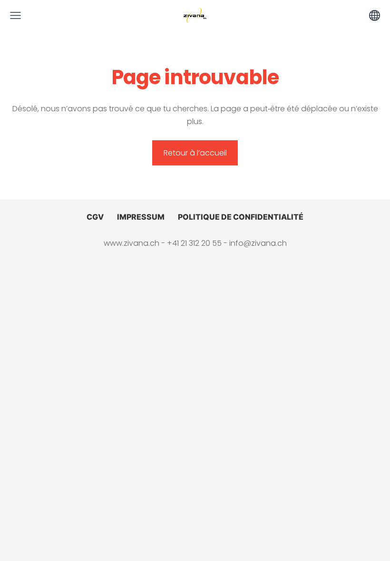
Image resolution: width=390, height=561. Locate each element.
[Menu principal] (15, 15)
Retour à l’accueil (195, 152)
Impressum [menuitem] (141, 217)
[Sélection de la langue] (374, 15)
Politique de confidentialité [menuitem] (240, 217)
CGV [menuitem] (95, 217)
